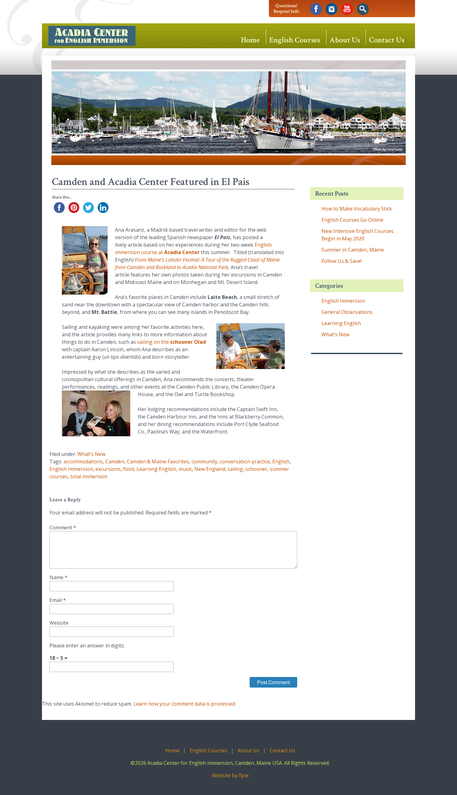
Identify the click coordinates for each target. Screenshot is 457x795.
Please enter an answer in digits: (87, 645)
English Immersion (71, 469)
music (185, 469)
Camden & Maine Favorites (158, 461)
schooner (256, 469)
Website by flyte (230, 775)
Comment (62, 527)
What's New (91, 454)
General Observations (346, 312)
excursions (108, 469)
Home (250, 39)
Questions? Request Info (286, 8)
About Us (345, 39)
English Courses (294, 39)
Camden (114, 461)
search (363, 9)
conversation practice (245, 461)
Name (58, 577)
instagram (331, 9)
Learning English (156, 469)
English (280, 461)
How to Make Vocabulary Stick (356, 208)
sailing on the (171, 341)
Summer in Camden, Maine (352, 249)
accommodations (83, 461)
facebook (316, 9)
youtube (347, 9)
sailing (235, 469)
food (128, 469)
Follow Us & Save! (341, 261)
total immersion (88, 476)
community (204, 461)
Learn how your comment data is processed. (184, 703)
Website (58, 622)
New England (209, 469)
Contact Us (386, 39)
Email (57, 600)
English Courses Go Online (352, 219)
